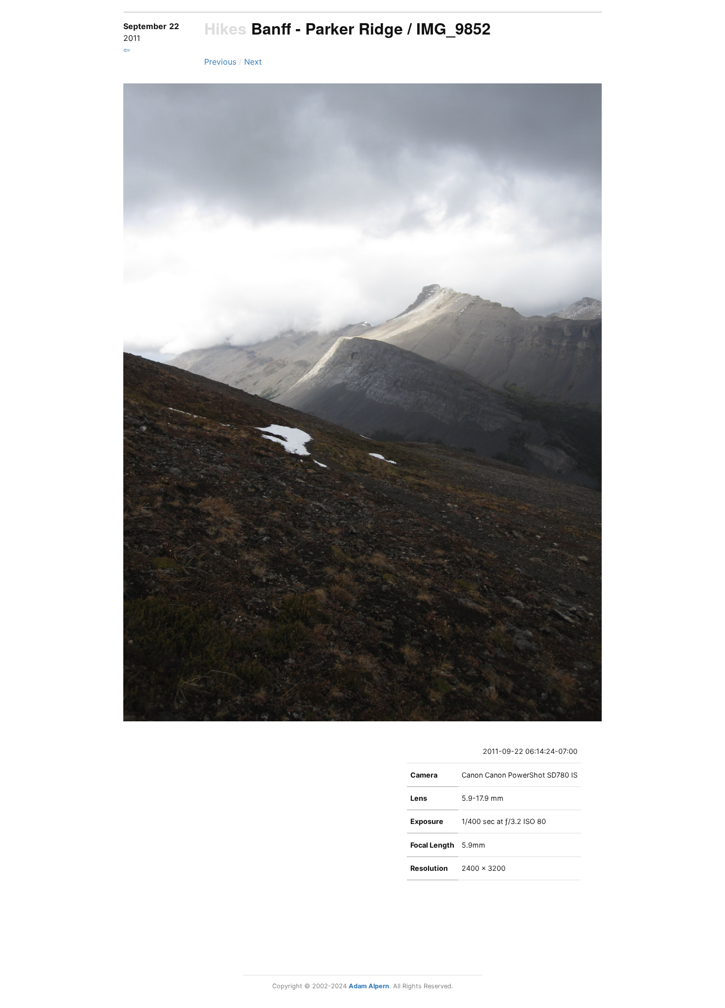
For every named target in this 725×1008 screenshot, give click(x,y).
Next (253, 62)
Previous (221, 62)
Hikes (225, 28)
